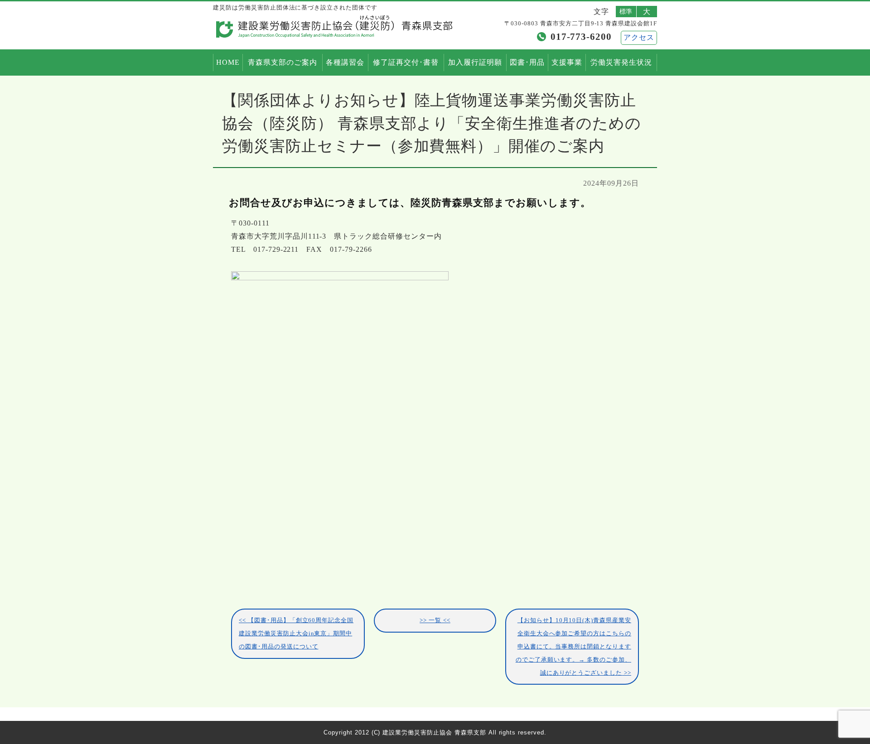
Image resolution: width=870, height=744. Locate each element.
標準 (626, 11)
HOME (228, 62)
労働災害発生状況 (621, 62)
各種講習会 (345, 62)
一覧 (435, 620)
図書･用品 (527, 62)
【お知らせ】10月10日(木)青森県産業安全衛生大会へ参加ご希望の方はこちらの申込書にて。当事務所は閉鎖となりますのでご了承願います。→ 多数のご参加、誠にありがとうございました (573, 646)
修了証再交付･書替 (406, 62)
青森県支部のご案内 (282, 62)
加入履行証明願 (475, 62)
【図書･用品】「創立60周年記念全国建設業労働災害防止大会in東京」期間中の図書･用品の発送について (296, 633)
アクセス (639, 37)
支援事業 (566, 62)
